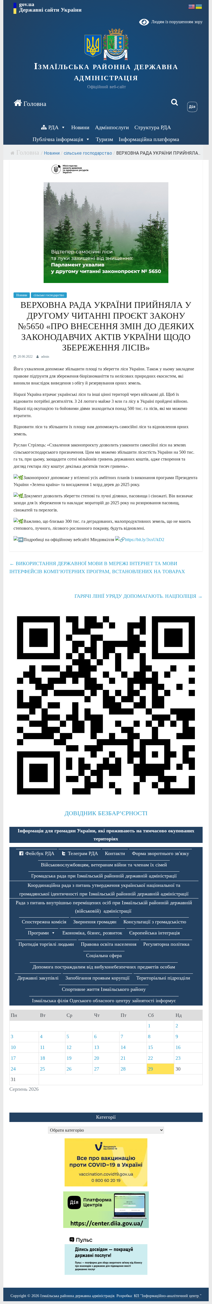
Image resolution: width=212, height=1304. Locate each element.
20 (96, 1058)
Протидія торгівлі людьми (46, 944)
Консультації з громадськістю (154, 921)
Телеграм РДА (83, 853)
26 (69, 1069)
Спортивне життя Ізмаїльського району (104, 989)
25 (42, 1069)
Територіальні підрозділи (163, 978)
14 (123, 1047)
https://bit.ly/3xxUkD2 (144, 539)
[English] (191, 6)
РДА (53, 127)
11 (42, 1047)
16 (178, 1047)
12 (69, 1047)
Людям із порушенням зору (176, 21)
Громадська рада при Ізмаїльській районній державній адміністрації (104, 876)
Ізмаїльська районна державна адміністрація (106, 71)
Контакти (115, 853)
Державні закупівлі (38, 978)
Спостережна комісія (44, 921)
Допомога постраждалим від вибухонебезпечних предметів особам (104, 967)
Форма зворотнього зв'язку (160, 853)
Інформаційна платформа (149, 139)
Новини (80, 127)
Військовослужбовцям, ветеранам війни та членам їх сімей (104, 864)
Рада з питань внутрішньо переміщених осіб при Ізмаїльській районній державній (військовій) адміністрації (104, 907)
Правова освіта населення (108, 944)
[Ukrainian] (199, 6)
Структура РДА (152, 127)
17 (13, 1058)
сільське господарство (88, 153)
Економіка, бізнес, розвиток (92, 933)
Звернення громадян (94, 921)
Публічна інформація (58, 139)
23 (178, 1058)
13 (96, 1047)
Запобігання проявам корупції (97, 978)
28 (123, 1069)
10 (13, 1047)
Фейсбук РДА (39, 853)
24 (13, 1069)
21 (123, 1058)
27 (96, 1069)
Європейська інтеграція (154, 933)
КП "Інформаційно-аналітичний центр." (168, 1296)
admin (45, 357)
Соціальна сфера (104, 955)
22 (150, 1058)
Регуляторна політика (166, 944)
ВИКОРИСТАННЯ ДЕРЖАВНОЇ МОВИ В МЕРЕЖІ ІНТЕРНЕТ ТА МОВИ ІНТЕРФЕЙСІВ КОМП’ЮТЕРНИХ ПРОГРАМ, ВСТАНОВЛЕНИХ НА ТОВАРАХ (97, 567)
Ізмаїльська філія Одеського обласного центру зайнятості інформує (104, 1000)
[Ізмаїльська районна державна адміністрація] (30, 102)
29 (150, 1069)
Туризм (104, 139)
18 (42, 1058)
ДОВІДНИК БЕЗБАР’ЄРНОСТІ (106, 813)
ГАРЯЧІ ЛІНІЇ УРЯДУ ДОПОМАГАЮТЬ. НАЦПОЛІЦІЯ (139, 596)
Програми (38, 933)
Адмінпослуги (112, 127)
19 (69, 1058)
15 (150, 1047)
